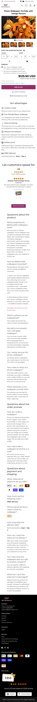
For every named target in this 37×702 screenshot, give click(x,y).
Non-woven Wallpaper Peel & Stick (15, 72)
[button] (5, 44)
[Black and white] (27, 61)
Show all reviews (18, 206)
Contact (3, 616)
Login (3, 629)
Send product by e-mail (19, 96)
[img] (18, 172)
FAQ (2, 637)
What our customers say (9, 641)
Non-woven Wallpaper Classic (14, 68)
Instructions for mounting (9, 639)
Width (21, 53)
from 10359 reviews (18, 174)
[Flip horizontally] (9, 61)
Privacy (3, 620)
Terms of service (6, 622)
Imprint (3, 618)
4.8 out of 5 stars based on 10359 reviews (18, 688)
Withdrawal (5, 643)
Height (3, 53)
